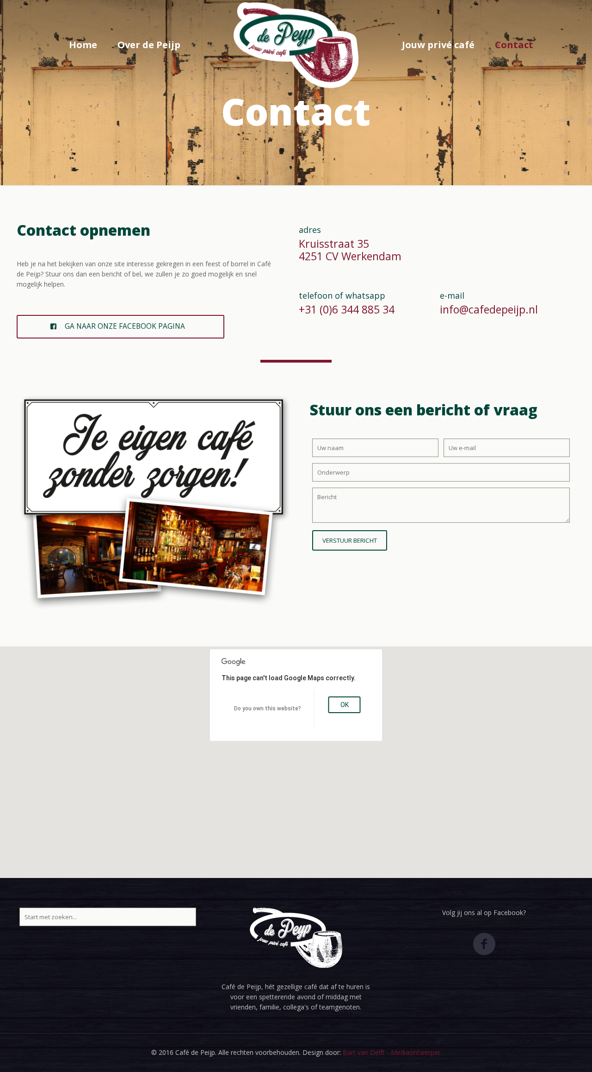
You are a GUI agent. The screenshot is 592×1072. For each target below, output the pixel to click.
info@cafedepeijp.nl (489, 309)
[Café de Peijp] (296, 45)
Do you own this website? (267, 708)
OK (344, 704)
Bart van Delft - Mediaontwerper (391, 1052)
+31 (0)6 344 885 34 (347, 309)
